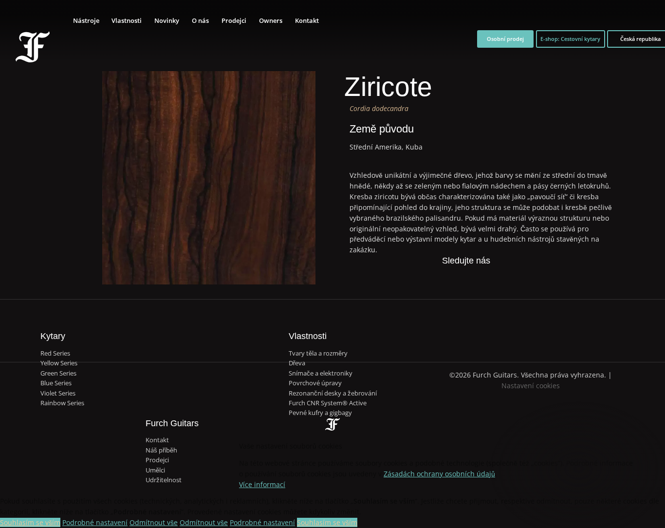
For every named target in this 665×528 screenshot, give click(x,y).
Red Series (55, 353)
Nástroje (86, 20)
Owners (270, 20)
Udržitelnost (164, 479)
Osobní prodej (505, 38)
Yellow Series (58, 362)
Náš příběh (161, 450)
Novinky (166, 20)
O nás (200, 20)
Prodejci (234, 20)
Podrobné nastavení (95, 522)
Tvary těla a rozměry (318, 353)
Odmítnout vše (153, 522)
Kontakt (307, 20)
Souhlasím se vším (30, 522)
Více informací (262, 484)
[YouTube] (496, 277)
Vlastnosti (126, 20)
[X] (455, 277)
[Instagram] (476, 277)
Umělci (155, 470)
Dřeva (297, 362)
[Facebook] (434, 277)
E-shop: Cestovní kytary (570, 38)
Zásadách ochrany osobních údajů (439, 473)
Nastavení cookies (530, 385)
